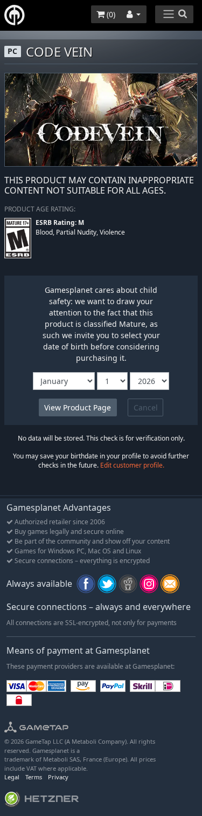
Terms (33, 777)
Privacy (58, 777)
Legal (11, 777)
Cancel (146, 407)
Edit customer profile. (132, 465)
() (110, 14)
